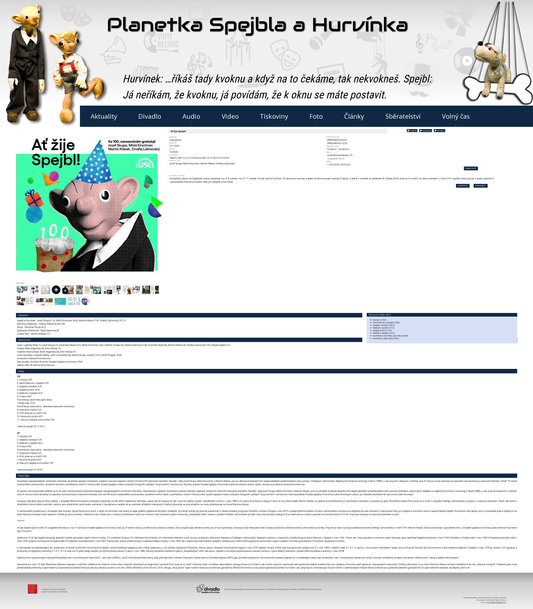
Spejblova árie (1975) (382, 330)
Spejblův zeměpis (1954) (383, 325)
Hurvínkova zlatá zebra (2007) (386, 338)
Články (354, 116)
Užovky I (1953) (379, 320)
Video (230, 116)
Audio (191, 116)
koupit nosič (470, 168)
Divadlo (149, 116)
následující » (480, 185)
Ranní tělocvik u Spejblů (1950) (386, 322)
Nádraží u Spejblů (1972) (383, 327)
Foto (316, 116)
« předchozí (462, 185)
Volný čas (456, 116)
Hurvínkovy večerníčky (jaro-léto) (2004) (390, 335)
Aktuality (104, 116)
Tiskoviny (274, 116)
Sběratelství (403, 116)
